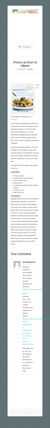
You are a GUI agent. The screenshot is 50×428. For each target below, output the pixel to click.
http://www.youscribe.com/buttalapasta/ (35, 289)
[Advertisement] (25, 30)
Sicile (30, 69)
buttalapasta (29, 262)
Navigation (27, 47)
